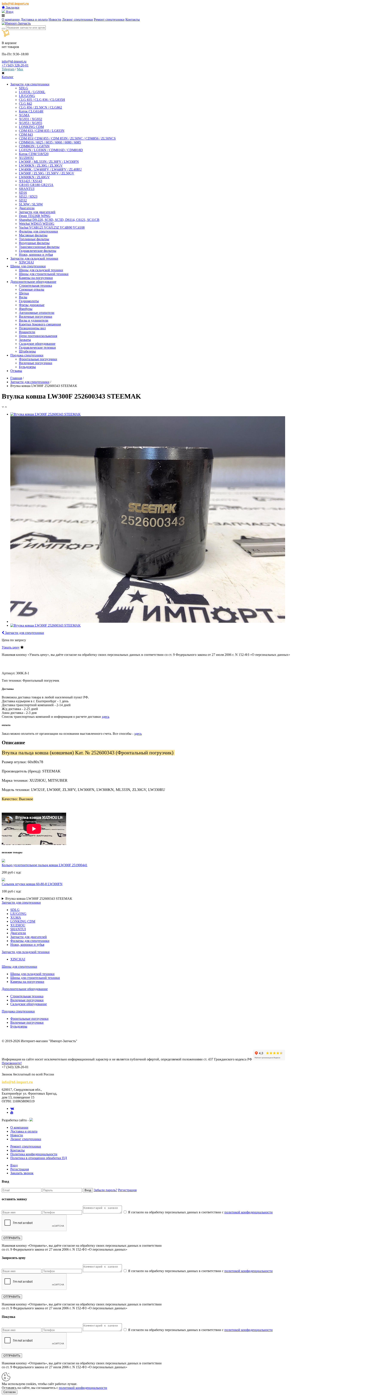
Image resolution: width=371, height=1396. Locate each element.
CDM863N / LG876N (34, 146)
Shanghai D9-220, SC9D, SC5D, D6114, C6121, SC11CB (59, 220)
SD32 (23, 200)
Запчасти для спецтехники (29, 382)
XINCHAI (26, 262)
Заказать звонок (21, 1173)
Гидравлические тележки (37, 347)
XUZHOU (26, 158)
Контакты (132, 19)
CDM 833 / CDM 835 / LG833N (41, 131)
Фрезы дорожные (31, 305)
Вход (9, 12)
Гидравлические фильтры (37, 251)
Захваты (25, 340)
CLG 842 (25, 103)
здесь (105, 716)
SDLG (23, 88)
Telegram (8, 69)
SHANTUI (26, 189)
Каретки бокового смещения (40, 324)
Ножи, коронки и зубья (36, 254)
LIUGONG (27, 96)
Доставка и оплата (34, 19)
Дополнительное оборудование (25, 989)
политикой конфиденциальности (248, 1212)
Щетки (24, 293)
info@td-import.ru (15, 3)
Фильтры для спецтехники (38, 231)
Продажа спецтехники (18, 1011)
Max (20, 69)
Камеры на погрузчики (36, 278)
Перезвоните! (12, 1063)
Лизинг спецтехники (77, 19)
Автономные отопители (36, 312)
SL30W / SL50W (31, 204)
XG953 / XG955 (30, 123)
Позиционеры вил (32, 328)
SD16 (23, 192)
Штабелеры (27, 351)
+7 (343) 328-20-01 (15, 65)
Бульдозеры (27, 367)
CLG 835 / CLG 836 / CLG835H (42, 100)
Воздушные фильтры (34, 243)
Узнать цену (11, 647)
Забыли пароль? (105, 1190)
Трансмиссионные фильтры (39, 247)
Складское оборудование (37, 343)
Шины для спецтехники (19, 966)
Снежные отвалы (31, 289)
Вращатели (27, 332)
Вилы (23, 297)
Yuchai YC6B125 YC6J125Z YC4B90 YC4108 (52, 227)
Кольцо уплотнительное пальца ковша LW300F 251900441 (44, 865)
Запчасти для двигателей (37, 212)
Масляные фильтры (33, 235)
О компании (11, 19)
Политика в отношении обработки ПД (38, 1158)
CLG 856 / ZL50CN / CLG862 (40, 107)
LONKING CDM (31, 127)
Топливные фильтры (34, 239)
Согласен (9, 1392)
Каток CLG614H (31, 111)
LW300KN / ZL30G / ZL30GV (41, 165)
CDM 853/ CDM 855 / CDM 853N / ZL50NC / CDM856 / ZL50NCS (67, 138)
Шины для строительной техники (43, 274)
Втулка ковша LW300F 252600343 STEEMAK (38, 898)
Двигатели (27, 208)
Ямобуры (25, 309)
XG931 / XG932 (30, 119)
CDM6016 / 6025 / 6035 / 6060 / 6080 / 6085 (50, 142)
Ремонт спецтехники (109, 19)
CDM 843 (26, 134)
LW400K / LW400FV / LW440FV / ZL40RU (50, 169)
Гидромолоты (29, 301)
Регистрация (19, 1169)
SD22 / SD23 (28, 196)
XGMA (24, 115)
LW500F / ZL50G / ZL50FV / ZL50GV (46, 173)
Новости (55, 19)
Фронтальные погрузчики (38, 359)
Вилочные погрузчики (35, 316)
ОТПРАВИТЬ (11, 1238)
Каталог (8, 77)
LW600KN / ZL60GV (34, 177)
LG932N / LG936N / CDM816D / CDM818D (51, 150)
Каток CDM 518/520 (34, 154)
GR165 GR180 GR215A (36, 185)
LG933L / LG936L (32, 92)
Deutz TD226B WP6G (34, 216)
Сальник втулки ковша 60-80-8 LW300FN (32, 884)
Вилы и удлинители (33, 320)
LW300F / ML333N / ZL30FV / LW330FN (49, 161)
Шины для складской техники (41, 270)
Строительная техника (35, 285)
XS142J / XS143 (30, 181)
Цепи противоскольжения (38, 336)
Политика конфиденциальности (33, 1154)
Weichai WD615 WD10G (36, 223)
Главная (16, 378)
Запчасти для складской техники (26, 952)
